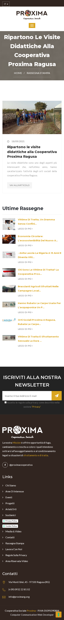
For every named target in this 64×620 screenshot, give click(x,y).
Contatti (9, 537)
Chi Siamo (10, 485)
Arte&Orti (10, 509)
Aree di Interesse (14, 491)
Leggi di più (25, 228)
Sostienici (10, 515)
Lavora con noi (13, 549)
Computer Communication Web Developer (32, 614)
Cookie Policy (11, 526)
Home (18, 72)
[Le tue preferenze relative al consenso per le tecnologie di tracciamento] (59, 614)
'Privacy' (36, 406)
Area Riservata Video (16, 561)
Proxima (31, 610)
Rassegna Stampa (38, 72)
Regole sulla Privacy (16, 555)
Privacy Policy (11, 521)
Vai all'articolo (20, 185)
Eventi (8, 497)
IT (5, 4)
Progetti (9, 503)
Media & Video (13, 531)
